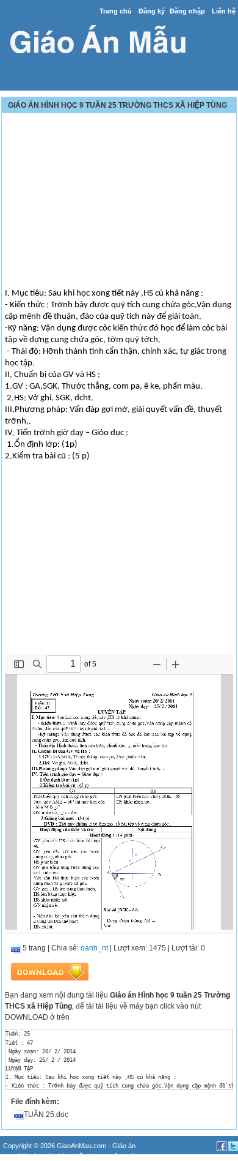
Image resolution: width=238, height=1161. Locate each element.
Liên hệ (224, 11)
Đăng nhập (187, 11)
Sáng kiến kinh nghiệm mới (96, 1156)
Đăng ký (152, 11)
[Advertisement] (119, 202)
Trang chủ (115, 11)
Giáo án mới (35, 1156)
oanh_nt (94, 948)
